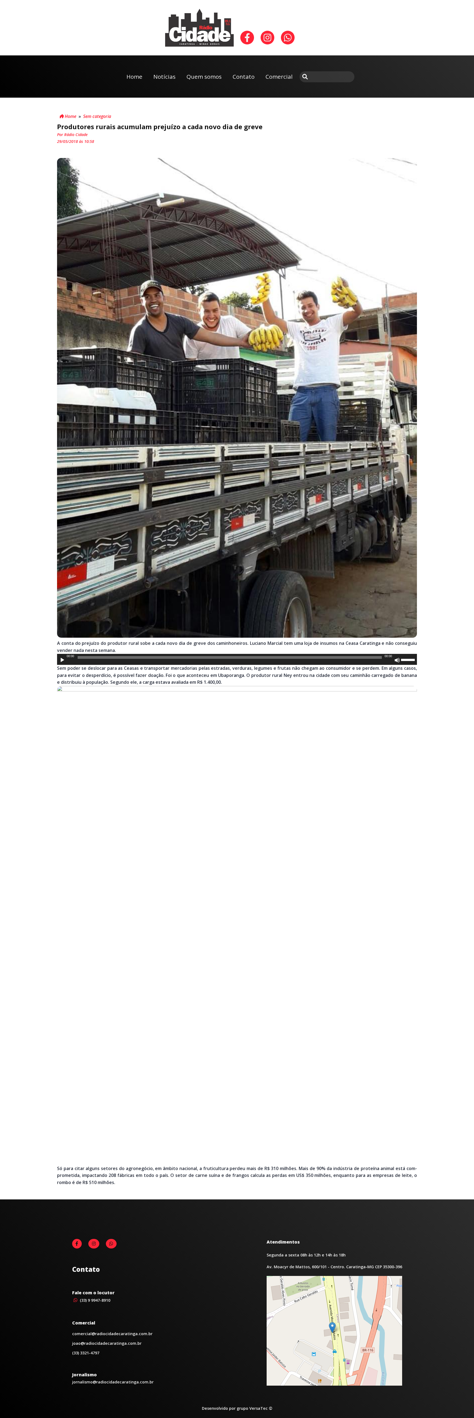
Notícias (164, 76)
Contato (244, 76)
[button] (332, 1327)
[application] (237, 659)
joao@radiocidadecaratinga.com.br (107, 1343)
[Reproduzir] (62, 660)
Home (134, 76)
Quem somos (204, 76)
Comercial (279, 76)
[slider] (408, 659)
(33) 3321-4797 (85, 1352)
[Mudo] (397, 660)
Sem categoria (97, 116)
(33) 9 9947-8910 (94, 1300)
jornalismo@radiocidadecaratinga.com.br (113, 1382)
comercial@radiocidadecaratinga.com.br (112, 1333)
